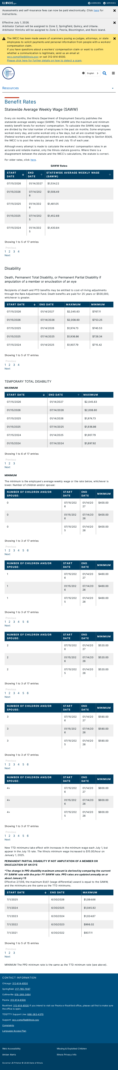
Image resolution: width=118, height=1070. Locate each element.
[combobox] (92, 73)
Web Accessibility (11, 1048)
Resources (10, 88)
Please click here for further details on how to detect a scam (44, 60)
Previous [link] (11, 247)
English (90, 73)
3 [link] (14, 251)
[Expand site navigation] (113, 73)
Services (111, 3)
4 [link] (19, 251)
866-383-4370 (35, 1014)
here (96, 10)
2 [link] (9, 251)
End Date (31, 174)
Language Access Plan (14, 1031)
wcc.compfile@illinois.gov (23, 56)
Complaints (8, 1025)
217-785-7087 (22, 989)
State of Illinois (36, 1063)
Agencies (96, 3)
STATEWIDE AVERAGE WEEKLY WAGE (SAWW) (73, 174)
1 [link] (5, 251)
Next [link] (7, 255)
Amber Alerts (9, 1054)
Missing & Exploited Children (72, 1048)
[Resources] (112, 88)
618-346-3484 (23, 994)
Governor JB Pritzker (11, 1063)
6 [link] (28, 550)
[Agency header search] (104, 73)
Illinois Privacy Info (67, 1054)
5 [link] (23, 550)
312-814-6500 (20, 983)
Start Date (11, 174)
